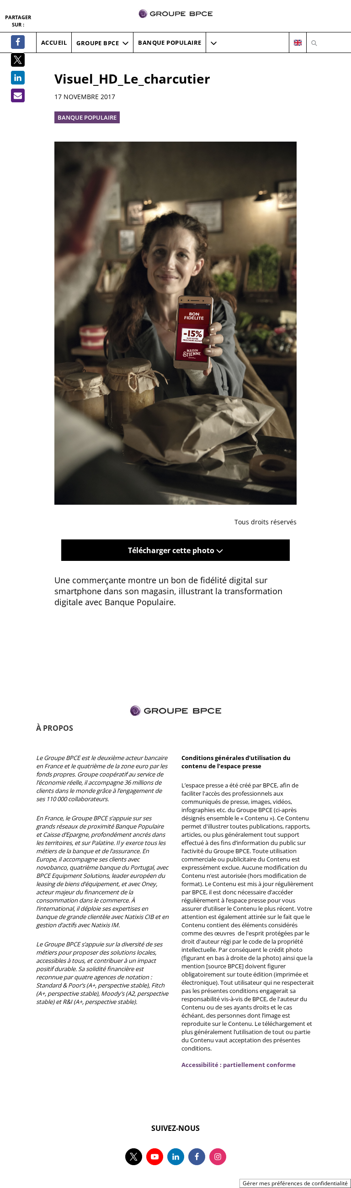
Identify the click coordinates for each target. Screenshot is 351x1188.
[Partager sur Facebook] (18, 42)
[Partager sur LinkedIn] (18, 77)
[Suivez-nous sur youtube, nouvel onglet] (154, 1156)
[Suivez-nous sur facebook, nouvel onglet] (196, 1156)
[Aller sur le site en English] (297, 42)
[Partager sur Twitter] (18, 60)
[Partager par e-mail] (18, 95)
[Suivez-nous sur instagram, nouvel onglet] (217, 1156)
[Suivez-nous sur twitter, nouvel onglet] (133, 1156)
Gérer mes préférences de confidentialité (295, 1183)
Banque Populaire (87, 117)
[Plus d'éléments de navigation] (213, 42)
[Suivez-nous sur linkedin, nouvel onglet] (175, 1156)
